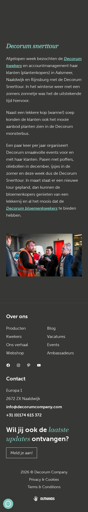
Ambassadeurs (60, 352)
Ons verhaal (17, 344)
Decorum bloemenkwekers (32, 208)
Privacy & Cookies (44, 479)
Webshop (15, 352)
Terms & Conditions (44, 487)
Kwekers (14, 336)
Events (53, 344)
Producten (16, 328)
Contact (15, 379)
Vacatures (56, 336)
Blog (51, 328)
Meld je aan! (21, 452)
